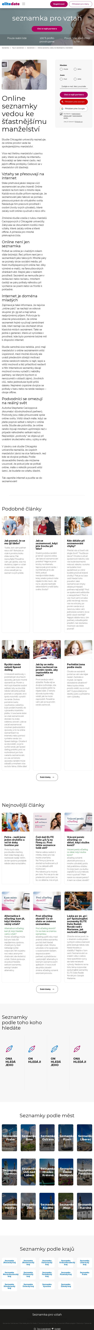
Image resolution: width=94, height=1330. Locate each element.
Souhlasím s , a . (73, 116)
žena (79, 79)
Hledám (63, 65)
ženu (79, 69)
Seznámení (31, 48)
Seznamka (5, 48)
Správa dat (88, 1323)
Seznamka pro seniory (46, 1323)
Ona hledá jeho (24, 1323)
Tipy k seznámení (18, 48)
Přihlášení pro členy (80, 4)
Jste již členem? (73, 122)
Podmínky (80, 1323)
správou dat (67, 116)
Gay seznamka (59, 1323)
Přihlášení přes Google (75, 108)
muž (65, 79)
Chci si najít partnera (47, 29)
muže (66, 69)
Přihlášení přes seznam (75, 102)
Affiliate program (70, 1323)
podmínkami (76, 114)
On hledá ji (33, 1323)
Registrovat (59, 4)
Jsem (62, 75)
